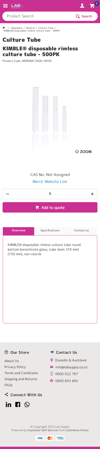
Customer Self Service (43, 430)
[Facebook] (18, 405)
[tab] (18, 231)
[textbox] (37, 16)
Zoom (86, 151)
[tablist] (50, 275)
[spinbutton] (50, 194)
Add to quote (52, 207)
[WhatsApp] (27, 405)
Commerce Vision (77, 430)
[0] (93, 6)
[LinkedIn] (8, 405)
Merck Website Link (50, 181)
